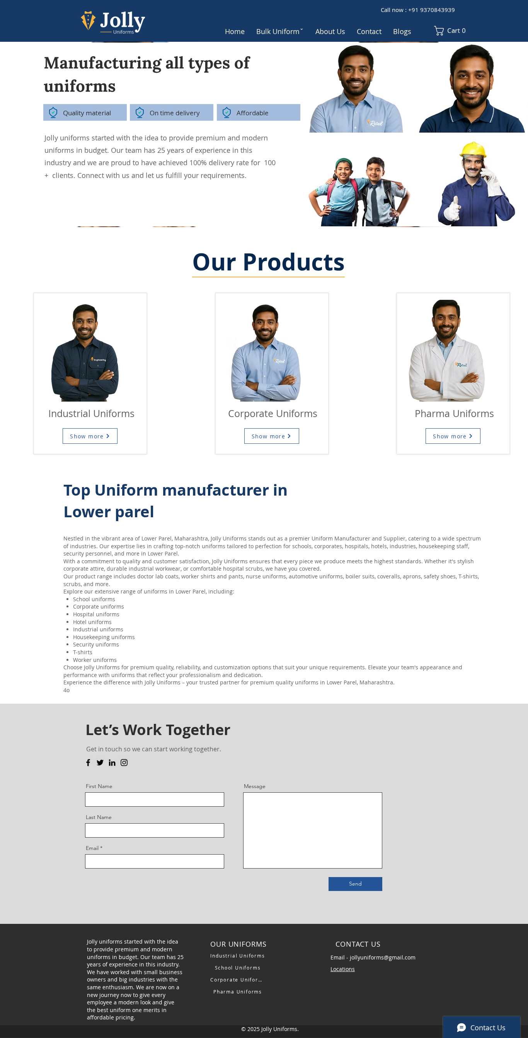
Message (255, 786)
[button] (280, 31)
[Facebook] (88, 762)
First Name (99, 786)
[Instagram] (124, 762)
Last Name (99, 817)
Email (92, 848)
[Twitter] (100, 762)
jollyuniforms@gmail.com (383, 957)
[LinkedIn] (112, 762)
